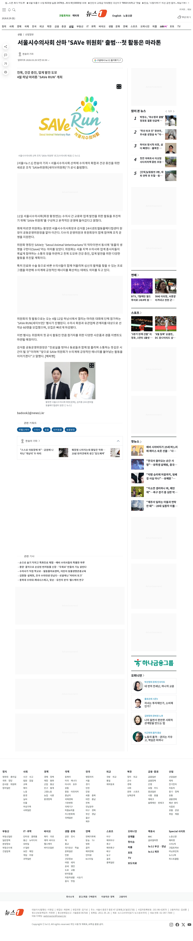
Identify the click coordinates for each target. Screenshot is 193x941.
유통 (171, 795)
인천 (88, 788)
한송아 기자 (27, 54)
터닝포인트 (174, 851)
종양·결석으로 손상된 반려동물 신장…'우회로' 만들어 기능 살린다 (53, 566)
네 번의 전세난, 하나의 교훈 (159, 686)
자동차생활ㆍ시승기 (74, 877)
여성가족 (27, 806)
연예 (134, 275)
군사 (129, 780)
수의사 (37, 429)
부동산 (5, 831)
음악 (88, 847)
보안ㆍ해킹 (28, 851)
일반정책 (6, 840)
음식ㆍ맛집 (70, 881)
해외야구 (110, 840)
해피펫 (75, 15)
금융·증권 (153, 771)
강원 (88, 791)
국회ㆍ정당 (7, 780)
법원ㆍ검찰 (28, 780)
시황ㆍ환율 (153, 795)
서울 (88, 780)
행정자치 (89, 777)
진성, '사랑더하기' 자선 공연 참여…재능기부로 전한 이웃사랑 (159, 3)
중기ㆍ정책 (174, 791)
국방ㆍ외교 (111, 777)
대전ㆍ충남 (91, 799)
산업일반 (173, 777)
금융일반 (152, 777)
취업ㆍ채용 (174, 814)
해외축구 (110, 847)
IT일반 (26, 847)
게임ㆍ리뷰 (28, 855)
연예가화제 (90, 836)
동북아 (68, 777)
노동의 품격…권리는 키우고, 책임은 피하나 (158, 738)
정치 (4, 771)
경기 (88, 784)
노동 (25, 791)
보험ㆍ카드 (153, 788)
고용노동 (48, 791)
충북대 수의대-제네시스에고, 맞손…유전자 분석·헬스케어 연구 (51, 579)
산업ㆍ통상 (49, 784)
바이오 (47, 831)
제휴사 (151, 831)
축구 (108, 844)
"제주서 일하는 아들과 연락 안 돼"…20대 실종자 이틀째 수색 (161, 506)
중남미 (68, 795)
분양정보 (6, 844)
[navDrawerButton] (4, 9)
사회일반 (27, 810)
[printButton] (6, 72)
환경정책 (48, 799)
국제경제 (69, 799)
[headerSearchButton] (13, 9)
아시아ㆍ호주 (71, 784)
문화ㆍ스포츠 (133, 791)
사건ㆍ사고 (28, 777)
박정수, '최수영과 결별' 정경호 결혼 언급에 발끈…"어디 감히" (152, 121)
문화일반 (69, 851)
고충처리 (123, 896)
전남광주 (89, 806)
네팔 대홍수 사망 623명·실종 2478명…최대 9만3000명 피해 (44, 3)
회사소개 (70, 896)
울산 (88, 818)
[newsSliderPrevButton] (166, 111)
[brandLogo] (96, 13)
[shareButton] (6, 47)
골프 (108, 859)
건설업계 (6, 851)
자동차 (172, 788)
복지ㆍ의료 (49, 836)
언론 (67, 855)
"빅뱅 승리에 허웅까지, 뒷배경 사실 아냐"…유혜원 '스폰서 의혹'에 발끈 (161, 478)
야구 (108, 836)
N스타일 (89, 859)
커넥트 (182, 9)
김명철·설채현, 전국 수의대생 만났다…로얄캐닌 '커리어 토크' (50, 575)
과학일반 (27, 859)
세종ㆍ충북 (91, 795)
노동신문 (127, 15)
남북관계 (131, 795)
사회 (25, 771)
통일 (108, 780)
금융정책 (152, 780)
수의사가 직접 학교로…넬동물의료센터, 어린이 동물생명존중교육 (52, 571)
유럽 (67, 788)
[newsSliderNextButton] (173, 111)
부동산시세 (7, 847)
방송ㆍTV (90, 840)
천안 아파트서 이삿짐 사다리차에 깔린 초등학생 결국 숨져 (152, 162)
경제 (46, 771)
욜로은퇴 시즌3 (151, 698)
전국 (88, 771)
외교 (108, 771)
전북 (88, 803)
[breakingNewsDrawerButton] (9, 9)
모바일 (26, 844)
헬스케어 (48, 844)
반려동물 (57, 429)
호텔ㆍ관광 (174, 810)
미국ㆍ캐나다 (71, 780)
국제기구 (69, 806)
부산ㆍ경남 (91, 814)
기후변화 (69, 803)
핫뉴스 (135, 441)
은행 (150, 784)
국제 (67, 771)
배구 (108, 851)
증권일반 (152, 791)
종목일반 (110, 862)
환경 (25, 795)
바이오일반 (49, 847)
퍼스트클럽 (174, 859)
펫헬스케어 (24, 429)
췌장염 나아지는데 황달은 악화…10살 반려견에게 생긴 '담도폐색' (88, 451)
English (116, 15)
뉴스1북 (172, 855)
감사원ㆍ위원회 (9, 784)
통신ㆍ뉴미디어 (30, 840)
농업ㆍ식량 (49, 795)
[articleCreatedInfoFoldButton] (48, 60)
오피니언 (136, 675)
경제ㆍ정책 (49, 777)
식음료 (172, 806)
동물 (47, 429)
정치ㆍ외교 (132, 777)
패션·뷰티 (173, 803)
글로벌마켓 (153, 840)
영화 (88, 844)
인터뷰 (89, 855)
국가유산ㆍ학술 (72, 847)
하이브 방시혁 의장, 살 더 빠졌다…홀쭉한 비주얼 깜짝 (152, 148)
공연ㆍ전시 (70, 836)
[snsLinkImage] (171, 924)
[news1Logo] (14, 912)
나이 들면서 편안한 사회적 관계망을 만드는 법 (158, 721)
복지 (25, 788)
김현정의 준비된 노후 (153, 715)
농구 (108, 855)
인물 (25, 803)
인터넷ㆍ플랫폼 (30, 836)
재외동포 (110, 784)
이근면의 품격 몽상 (152, 732)
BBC (150, 836)
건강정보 (69, 859)
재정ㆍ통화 (49, 780)
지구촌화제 (70, 814)
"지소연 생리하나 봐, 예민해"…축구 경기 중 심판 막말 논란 (161, 492)
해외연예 (89, 851)
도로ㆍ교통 (70, 870)
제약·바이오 (49, 840)
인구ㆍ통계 (49, 788)
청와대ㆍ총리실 (9, 777)
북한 (129, 771)
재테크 (151, 799)
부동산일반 (7, 836)
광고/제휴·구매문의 (87, 896)
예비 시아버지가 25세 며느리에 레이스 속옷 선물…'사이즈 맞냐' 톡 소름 (162, 451)
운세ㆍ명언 (70, 866)
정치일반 (6, 788)
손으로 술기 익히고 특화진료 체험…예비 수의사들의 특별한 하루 (52, 562)
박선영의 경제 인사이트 (154, 682)
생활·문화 (70, 831)
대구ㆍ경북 (91, 810)
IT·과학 (27, 831)
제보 (189, 9)
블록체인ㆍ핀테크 (156, 803)
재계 (171, 780)
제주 (88, 821)
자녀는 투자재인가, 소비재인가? (158, 704)
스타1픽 (172, 844)
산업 (20, 34)
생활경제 (173, 799)
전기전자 (173, 784)
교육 (25, 784)
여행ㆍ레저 (70, 862)
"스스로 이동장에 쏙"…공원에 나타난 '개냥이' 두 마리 (37, 451)
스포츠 (135, 313)
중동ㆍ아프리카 (72, 791)
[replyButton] (6, 55)
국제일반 (69, 818)
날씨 (25, 799)
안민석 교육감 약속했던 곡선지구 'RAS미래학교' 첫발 (102, 3)
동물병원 (70, 429)
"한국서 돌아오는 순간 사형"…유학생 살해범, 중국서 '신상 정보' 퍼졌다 (161, 465)
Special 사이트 (177, 831)
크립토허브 (64, 15)
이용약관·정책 (107, 896)
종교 (67, 844)
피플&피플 (69, 810)
